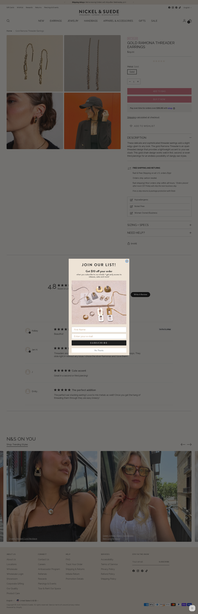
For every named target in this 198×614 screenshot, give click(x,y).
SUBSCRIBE (99, 343)
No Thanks (99, 350)
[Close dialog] (127, 261)
